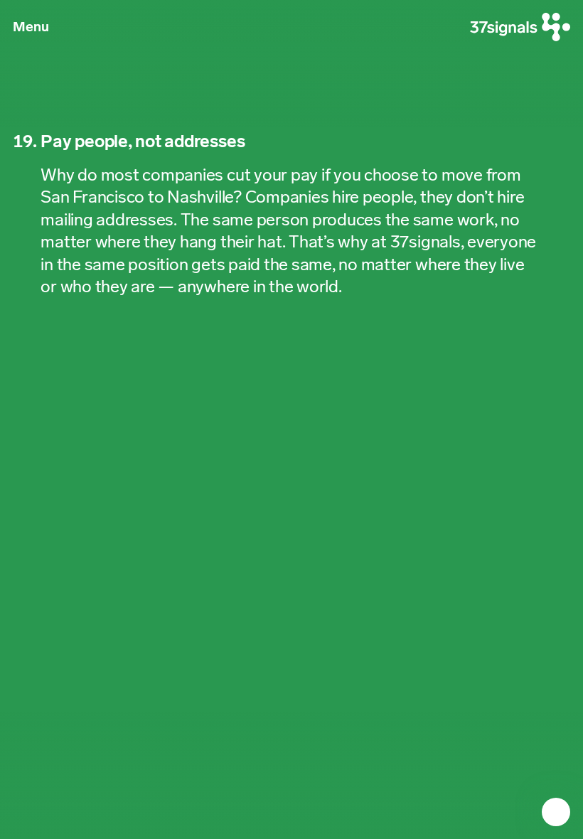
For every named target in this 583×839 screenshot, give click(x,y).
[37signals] (520, 27)
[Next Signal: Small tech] (556, 812)
